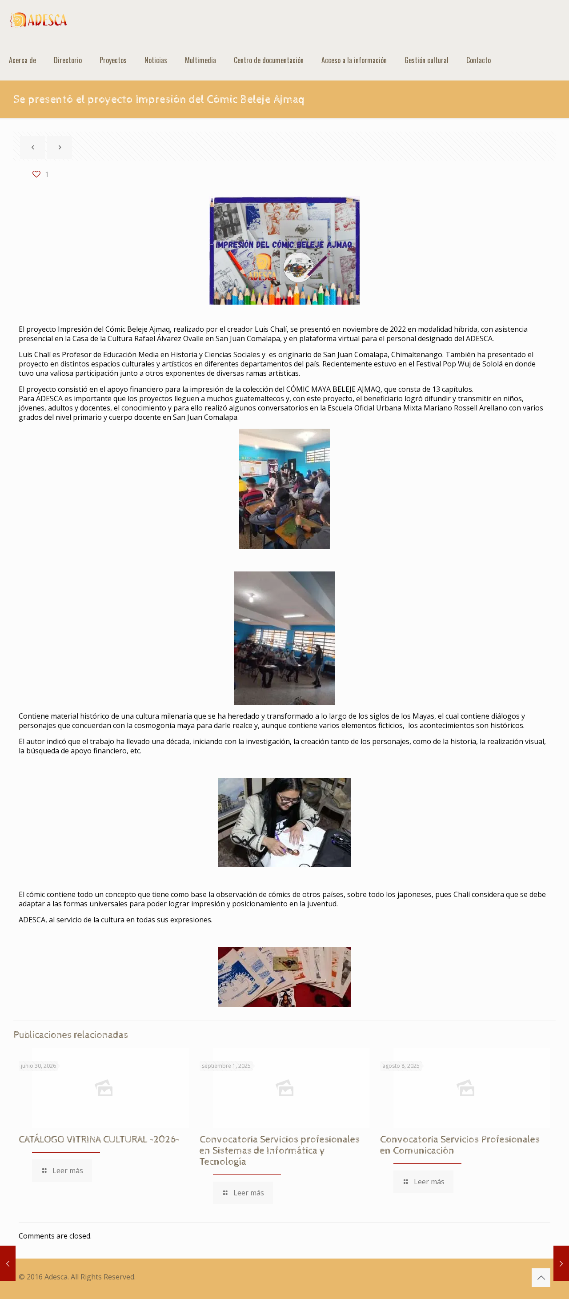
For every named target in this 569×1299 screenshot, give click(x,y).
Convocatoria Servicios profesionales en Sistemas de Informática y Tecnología (280, 1151)
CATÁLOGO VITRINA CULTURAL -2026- (99, 1140)
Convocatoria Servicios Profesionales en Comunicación (460, 1145)
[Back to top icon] (541, 1277)
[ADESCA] (38, 20)
